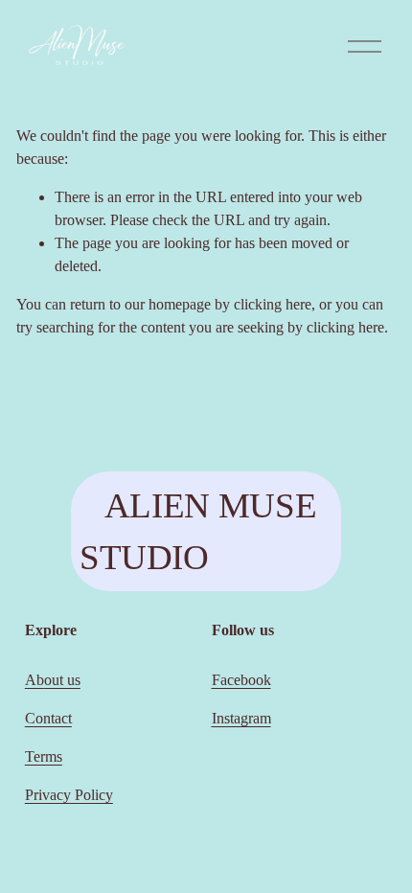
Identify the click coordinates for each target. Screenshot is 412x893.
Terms (43, 756)
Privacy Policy (69, 795)
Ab (34, 680)
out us (62, 680)
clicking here (272, 304)
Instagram (241, 718)
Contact (48, 718)
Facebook (241, 680)
